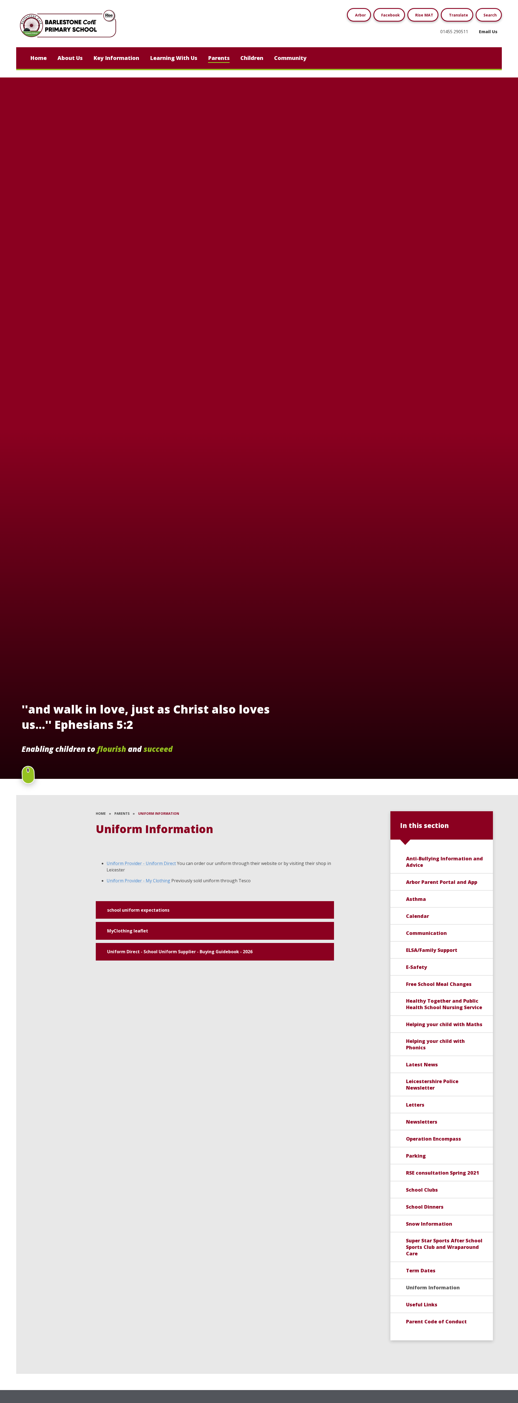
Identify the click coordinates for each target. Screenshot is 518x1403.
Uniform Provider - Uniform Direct (141, 863)
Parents (122, 813)
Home (101, 813)
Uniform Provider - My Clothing (138, 881)
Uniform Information (158, 813)
